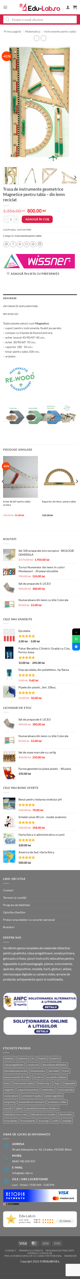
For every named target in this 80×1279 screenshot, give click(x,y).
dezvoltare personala (15, 1071)
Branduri (9, 927)
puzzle (7, 1108)
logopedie (69, 1083)
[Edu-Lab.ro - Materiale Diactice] (40, 7)
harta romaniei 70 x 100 (17, 1077)
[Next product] (36, 38)
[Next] (70, 104)
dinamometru (38, 1071)
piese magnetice (53, 1095)
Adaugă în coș (37, 219)
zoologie (66, 1120)
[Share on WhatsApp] (6, 244)
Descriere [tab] (10, 298)
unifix (55, 1120)
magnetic (9, 1089)
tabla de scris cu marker (43, 1114)
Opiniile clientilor (14, 912)
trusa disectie (28, 1120)
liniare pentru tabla (23, 1083)
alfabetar (9, 1058)
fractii (66, 1071)
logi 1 (58, 1083)
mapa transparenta (28, 1089)
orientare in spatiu (32, 1095)
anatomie (23, 1058)
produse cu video (57, 1102)
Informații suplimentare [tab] (20, 306)
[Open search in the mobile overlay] (40, 19)
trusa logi (44, 1120)
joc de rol (38, 1077)
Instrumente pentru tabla (60, 31)
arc (33, 1058)
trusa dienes (10, 1120)
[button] (5, 7)
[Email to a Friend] (26, 244)
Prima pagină (12, 31)
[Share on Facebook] (13, 244)
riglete (18, 1108)
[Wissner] (39, 261)
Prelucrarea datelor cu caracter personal (29, 919)
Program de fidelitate (16, 905)
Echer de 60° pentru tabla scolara (16, 503)
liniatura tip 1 (44, 1083)
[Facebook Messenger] (76, 647)
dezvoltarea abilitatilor (54, 1064)
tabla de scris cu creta (15, 1114)
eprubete (54, 1071)
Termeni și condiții (14, 897)
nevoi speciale (65, 1089)
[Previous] (9, 104)
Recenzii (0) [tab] (10, 314)
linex (6, 1083)
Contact (8, 890)
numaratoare (11, 1095)
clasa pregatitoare (13, 1064)
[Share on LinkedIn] (40, 244)
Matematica (32, 31)
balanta (43, 1058)
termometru (66, 1114)
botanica (55, 1058)
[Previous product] (43, 38)
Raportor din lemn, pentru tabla (59, 501)
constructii (33, 1064)
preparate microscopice (31, 1102)
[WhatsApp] (76, 639)
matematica (48, 1089)
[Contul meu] (68, 7)
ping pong (9, 1102)
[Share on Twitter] (20, 244)
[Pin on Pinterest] (33, 244)
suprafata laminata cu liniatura (42, 1108)
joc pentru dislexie (56, 1077)
